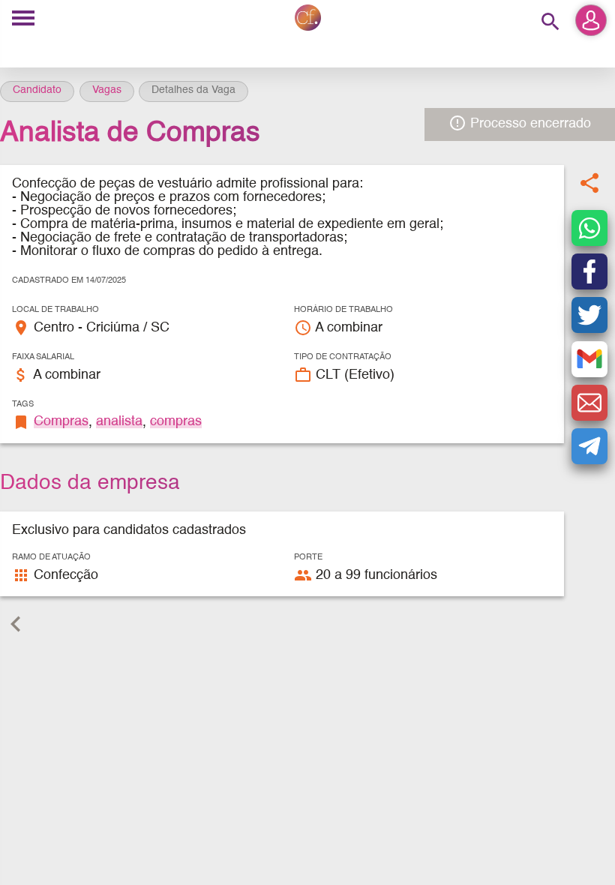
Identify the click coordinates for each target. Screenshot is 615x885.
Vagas (107, 90)
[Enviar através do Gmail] (590, 359)
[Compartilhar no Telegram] (590, 446)
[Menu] (23, 19)
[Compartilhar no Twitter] (590, 315)
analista (119, 421)
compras (176, 421)
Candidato (37, 90)
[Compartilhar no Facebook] (590, 272)
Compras (61, 421)
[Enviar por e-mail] (590, 403)
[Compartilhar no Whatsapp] (590, 228)
